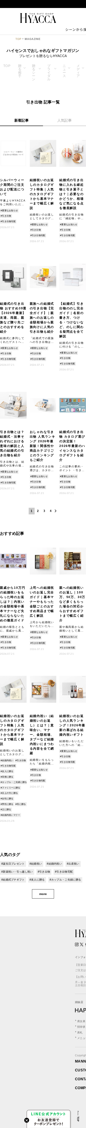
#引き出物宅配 (8, 221)
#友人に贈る (7, 771)
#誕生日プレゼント (13, 863)
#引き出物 (6, 216)
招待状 (81, 1026)
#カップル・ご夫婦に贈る (14, 782)
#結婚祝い (36, 863)
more (43, 894)
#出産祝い (73, 863)
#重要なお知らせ (9, 210)
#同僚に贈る (7, 777)
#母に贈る (20, 804)
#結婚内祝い (7, 760)
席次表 (81, 1021)
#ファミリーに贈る (10, 787)
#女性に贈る (7, 798)
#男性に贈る (7, 804)
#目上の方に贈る (9, 793)
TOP (18, 39)
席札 (80, 1032)
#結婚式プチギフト (13, 879)
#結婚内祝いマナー (10, 815)
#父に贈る (6, 809)
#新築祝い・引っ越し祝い (17, 871)
